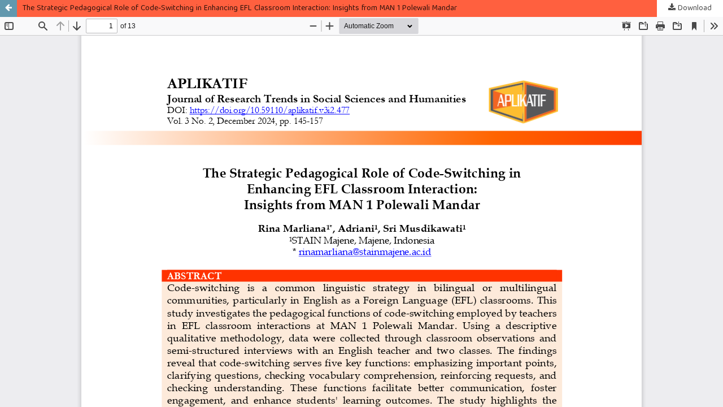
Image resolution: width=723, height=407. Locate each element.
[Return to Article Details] (8, 8)
